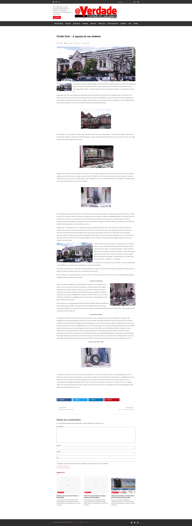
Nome (59, 445)
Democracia (76, 23)
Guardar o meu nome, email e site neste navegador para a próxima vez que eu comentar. (83, 463)
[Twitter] (56, 2)
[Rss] (59, 2)
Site (58, 457)
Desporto (93, 23)
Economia (85, 23)
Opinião (135, 23)
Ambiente (123, 23)
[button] (64, 399)
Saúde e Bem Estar (112, 23)
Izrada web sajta (85, 522)
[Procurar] (135, 2)
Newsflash (101, 23)
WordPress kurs (75, 522)
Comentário (60, 426)
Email (59, 451)
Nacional (68, 23)
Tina (129, 23)
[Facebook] (53, 2)
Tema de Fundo (58, 23)
